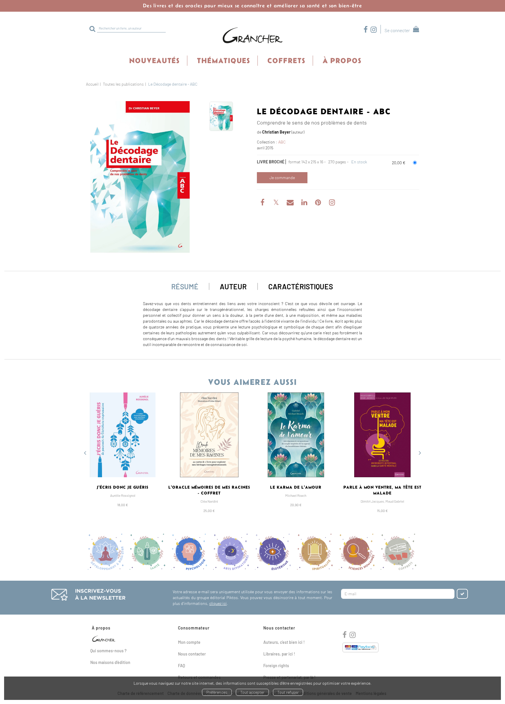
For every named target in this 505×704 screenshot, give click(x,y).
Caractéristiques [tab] (300, 286)
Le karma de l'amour (295, 487)
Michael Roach (295, 495)
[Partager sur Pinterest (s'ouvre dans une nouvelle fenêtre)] (318, 203)
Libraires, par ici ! (279, 653)
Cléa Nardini (209, 501)
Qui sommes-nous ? (108, 650)
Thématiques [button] (223, 60)
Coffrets (286, 60)
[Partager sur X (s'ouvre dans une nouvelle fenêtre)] (276, 203)
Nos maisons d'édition (110, 662)
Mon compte (189, 642)
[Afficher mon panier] (415, 30)
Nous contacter (192, 653)
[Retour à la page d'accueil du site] (252, 36)
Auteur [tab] (233, 286)
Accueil (92, 84)
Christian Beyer (276, 131)
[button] (140, 177)
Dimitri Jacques (372, 501)
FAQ (181, 665)
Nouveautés (154, 60)
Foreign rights (276, 665)
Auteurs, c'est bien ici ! (284, 642)
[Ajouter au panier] (282, 177)
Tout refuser (288, 692)
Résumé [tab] (184, 286)
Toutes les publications (123, 84)
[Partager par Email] (291, 203)
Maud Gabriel (394, 501)
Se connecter (397, 30)
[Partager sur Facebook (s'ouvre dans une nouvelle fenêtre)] (263, 203)
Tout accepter (252, 692)
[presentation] (85, 453)
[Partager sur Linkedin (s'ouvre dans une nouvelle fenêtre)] (304, 203)
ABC (282, 141)
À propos (342, 60)
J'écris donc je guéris (123, 487)
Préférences (216, 692)
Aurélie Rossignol (122, 495)
